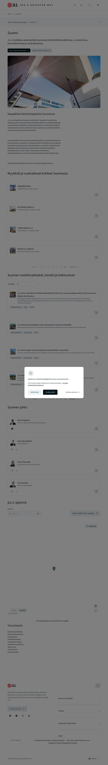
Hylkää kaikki (34, 392)
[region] (54, 382)
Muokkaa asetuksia (73, 392)
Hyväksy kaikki (50, 392)
